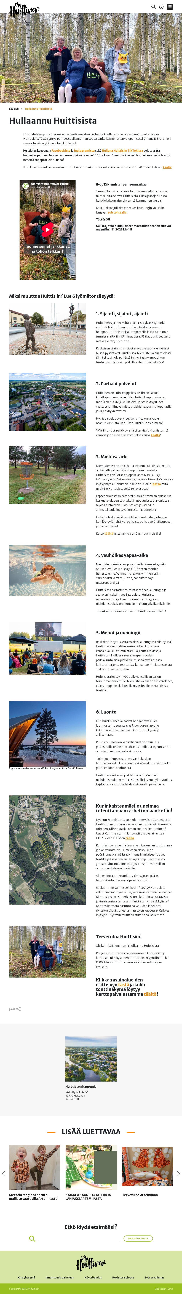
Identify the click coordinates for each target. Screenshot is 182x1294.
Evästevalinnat (154, 1277)
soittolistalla (117, 212)
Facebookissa (61, 150)
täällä (167, 167)
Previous (3, 1174)
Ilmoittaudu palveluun (60, 1277)
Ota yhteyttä (26, 1277)
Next (178, 1174)
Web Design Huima (164, 1289)
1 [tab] (91, 96)
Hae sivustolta (138, 1238)
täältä (155, 435)
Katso (156, 484)
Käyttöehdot (93, 1277)
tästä (123, 985)
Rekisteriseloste (123, 1277)
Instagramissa (84, 150)
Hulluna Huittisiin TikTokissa (122, 150)
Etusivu (14, 108)
